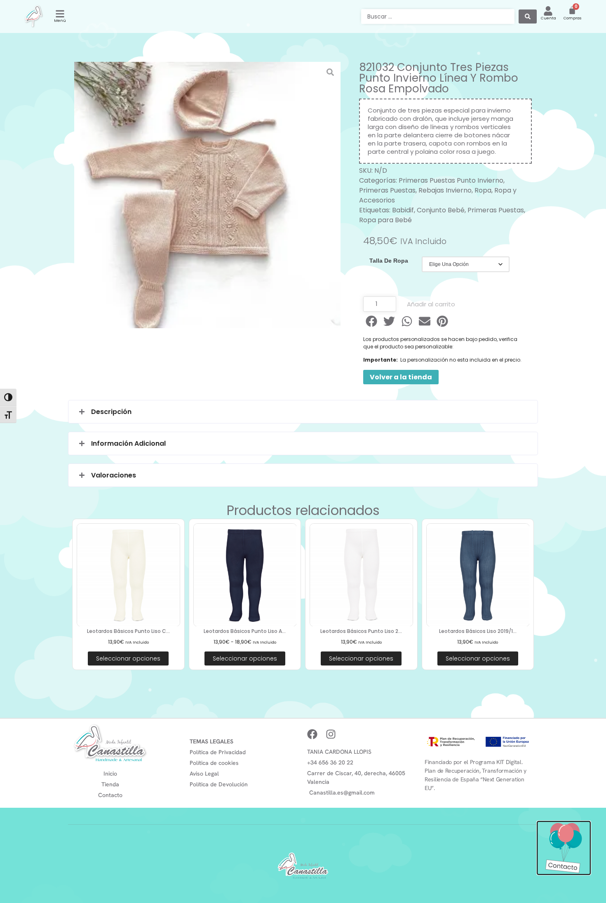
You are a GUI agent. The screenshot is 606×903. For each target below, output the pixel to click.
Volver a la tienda (401, 377)
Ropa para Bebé (385, 220)
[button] (372, 321)
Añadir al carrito (431, 304)
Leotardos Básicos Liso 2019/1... (478, 631)
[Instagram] (331, 734)
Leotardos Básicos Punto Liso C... (128, 631)
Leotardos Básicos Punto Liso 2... (361, 631)
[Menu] (60, 14)
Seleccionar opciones (128, 658)
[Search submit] (528, 16)
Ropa (482, 190)
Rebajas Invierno (445, 190)
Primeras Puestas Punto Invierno (451, 180)
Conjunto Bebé (441, 210)
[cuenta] (548, 11)
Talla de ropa (388, 260)
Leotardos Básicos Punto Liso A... (245, 631)
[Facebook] (312, 734)
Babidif (403, 210)
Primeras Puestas (387, 190)
